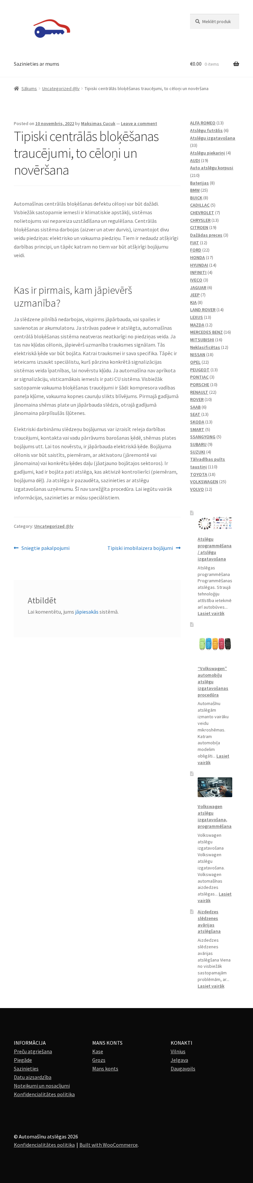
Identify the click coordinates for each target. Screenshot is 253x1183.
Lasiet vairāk (211, 613)
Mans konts (105, 1068)
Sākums (29, 88)
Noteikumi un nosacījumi (42, 1085)
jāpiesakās (86, 611)
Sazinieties (26, 1068)
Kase (97, 1051)
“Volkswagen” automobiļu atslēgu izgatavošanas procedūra (213, 681)
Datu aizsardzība (32, 1077)
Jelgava (179, 1060)
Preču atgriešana (33, 1051)
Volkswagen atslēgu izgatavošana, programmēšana (215, 816)
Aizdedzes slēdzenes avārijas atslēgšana (209, 921)
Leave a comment (139, 123)
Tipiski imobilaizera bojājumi (140, 548)
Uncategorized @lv (61, 88)
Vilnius (178, 1051)
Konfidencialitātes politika (44, 1094)
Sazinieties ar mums (36, 63)
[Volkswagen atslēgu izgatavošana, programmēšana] (215, 787)
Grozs (98, 1060)
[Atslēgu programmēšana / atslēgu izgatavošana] (215, 523)
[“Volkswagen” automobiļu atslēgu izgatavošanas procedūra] (215, 643)
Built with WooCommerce (108, 1144)
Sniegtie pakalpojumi (45, 548)
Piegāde (23, 1060)
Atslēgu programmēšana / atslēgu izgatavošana (215, 548)
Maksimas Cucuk (98, 123)
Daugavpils (183, 1068)
